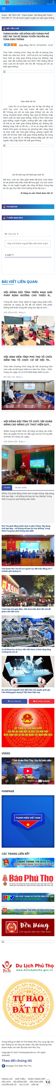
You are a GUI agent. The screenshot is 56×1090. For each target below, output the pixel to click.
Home (4, 15)
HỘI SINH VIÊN (36, 1081)
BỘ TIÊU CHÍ (14, 15)
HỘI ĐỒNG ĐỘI (11, 312)
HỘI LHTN (6, 1081)
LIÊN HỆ (34, 1084)
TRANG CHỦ (7, 1079)
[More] (14, 44)
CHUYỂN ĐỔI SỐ (9, 1084)
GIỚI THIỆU (20, 1079)
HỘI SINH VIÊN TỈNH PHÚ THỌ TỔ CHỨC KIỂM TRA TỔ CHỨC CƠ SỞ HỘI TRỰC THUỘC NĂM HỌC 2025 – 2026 (28, 358)
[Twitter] (7, 44)
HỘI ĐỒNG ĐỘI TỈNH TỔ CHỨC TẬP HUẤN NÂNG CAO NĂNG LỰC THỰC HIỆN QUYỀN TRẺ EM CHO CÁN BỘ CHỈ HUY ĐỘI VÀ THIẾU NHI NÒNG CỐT (28, 423)
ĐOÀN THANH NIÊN (37, 1079)
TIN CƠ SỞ (24, 1084)
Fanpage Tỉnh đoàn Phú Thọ (18, 1065)
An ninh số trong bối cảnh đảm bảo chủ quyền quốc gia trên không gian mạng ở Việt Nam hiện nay (26, 691)
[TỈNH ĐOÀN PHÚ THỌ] (28, 2)
